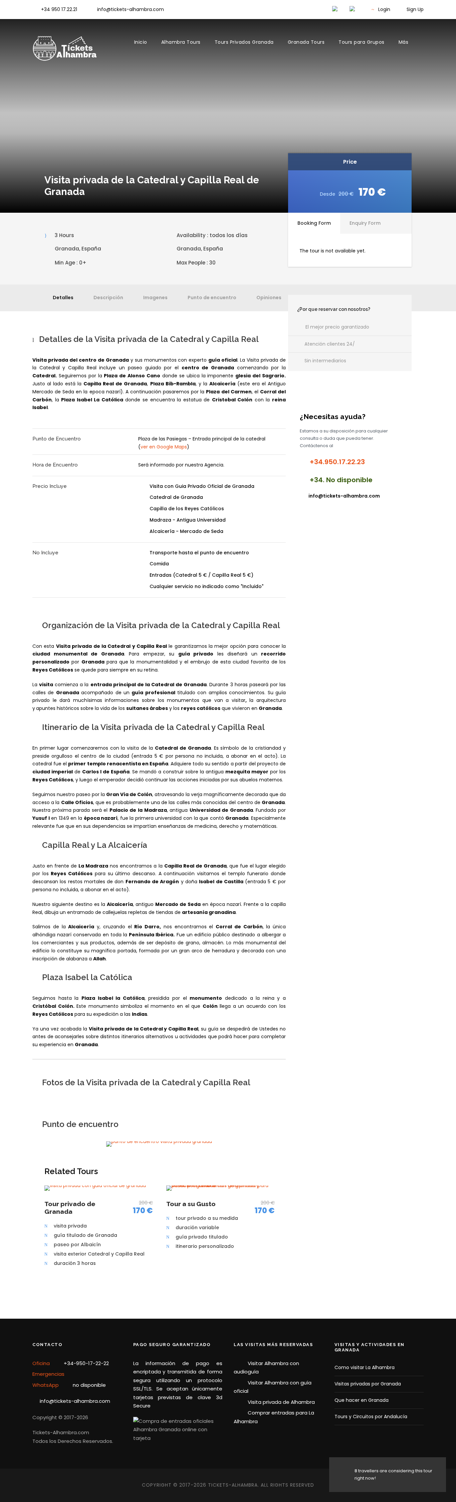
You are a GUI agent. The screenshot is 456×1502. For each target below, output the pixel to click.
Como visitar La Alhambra (364, 1367)
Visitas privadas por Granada (367, 1383)
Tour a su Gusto (191, 1203)
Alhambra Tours (181, 42)
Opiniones (268, 297)
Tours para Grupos (361, 42)
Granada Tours (306, 42)
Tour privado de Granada (69, 1207)
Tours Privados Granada (244, 42)
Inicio (140, 42)
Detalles (63, 297)
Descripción (108, 297)
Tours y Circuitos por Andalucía (370, 1416)
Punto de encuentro (212, 297)
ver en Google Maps (164, 446)
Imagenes (155, 297)
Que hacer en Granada (361, 1400)
